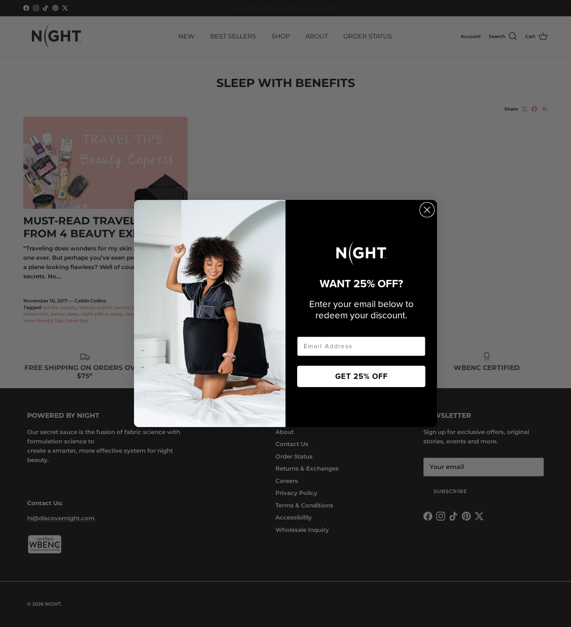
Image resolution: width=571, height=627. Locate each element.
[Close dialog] (427, 210)
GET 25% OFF (361, 376)
